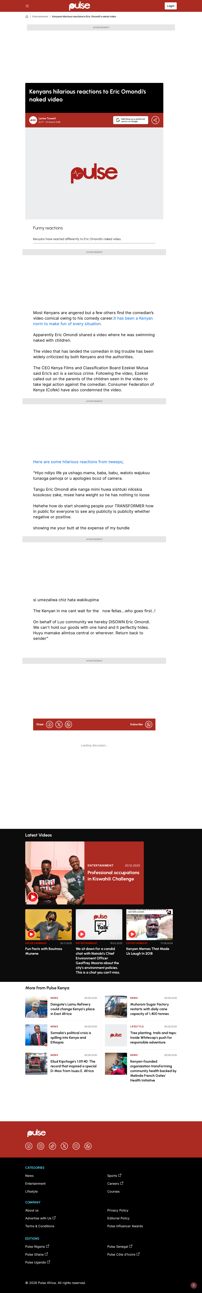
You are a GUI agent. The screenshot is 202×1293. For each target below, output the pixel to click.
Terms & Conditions (39, 1226)
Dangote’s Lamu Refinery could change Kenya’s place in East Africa (72, 1009)
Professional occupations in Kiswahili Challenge (113, 876)
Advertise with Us (38, 1218)
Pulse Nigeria (35, 1246)
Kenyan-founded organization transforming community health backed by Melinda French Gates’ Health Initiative (153, 1070)
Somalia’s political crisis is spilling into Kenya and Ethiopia (70, 1037)
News (54, 997)
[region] (101, 943)
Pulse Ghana (34, 1254)
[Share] (155, 120)
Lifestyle (137, 1026)
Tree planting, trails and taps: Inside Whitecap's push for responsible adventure (153, 1037)
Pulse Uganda (35, 1262)
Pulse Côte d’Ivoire (121, 1254)
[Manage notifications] (194, 1285)
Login (170, 5)
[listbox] (101, 943)
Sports (112, 1176)
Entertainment (40, 16)
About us (31, 1210)
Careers (113, 1183)
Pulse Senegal (117, 1246)
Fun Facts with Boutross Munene (43, 951)
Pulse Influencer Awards (125, 1226)
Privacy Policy (117, 1210)
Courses (113, 1191)
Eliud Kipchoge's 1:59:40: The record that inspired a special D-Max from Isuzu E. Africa (73, 1066)
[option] (48, 944)
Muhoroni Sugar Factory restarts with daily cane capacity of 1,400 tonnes (149, 1009)
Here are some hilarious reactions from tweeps (77, 461)
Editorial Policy (118, 1218)
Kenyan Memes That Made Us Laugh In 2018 (147, 951)
